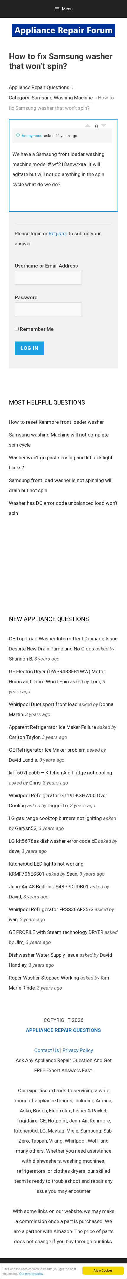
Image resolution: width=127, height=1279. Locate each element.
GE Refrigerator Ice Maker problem (47, 750)
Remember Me (36, 329)
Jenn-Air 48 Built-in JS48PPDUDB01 (49, 887)
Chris (35, 783)
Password (26, 297)
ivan (13, 919)
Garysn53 (26, 828)
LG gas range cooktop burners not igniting (55, 818)
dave (14, 851)
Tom (95, 681)
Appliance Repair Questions (39, 87)
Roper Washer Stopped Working (44, 978)
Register (58, 233)
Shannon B (20, 659)
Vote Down (104, 127)
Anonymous (32, 135)
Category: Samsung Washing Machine (51, 98)
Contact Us (46, 1050)
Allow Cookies (103, 1270)
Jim (19, 942)
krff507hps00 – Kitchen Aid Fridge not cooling (60, 773)
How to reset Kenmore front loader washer (56, 422)
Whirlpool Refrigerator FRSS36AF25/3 (51, 909)
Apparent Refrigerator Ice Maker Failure (52, 727)
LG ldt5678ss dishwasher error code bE (53, 841)
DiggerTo (58, 805)
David (15, 897)
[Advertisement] (63, 566)
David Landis (23, 760)
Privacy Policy (78, 1050)
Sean (71, 874)
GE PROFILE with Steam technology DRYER (56, 932)
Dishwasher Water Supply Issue (43, 955)
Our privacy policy (31, 1273)
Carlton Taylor (24, 737)
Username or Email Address (46, 266)
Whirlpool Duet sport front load (43, 704)
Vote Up (88, 124)
